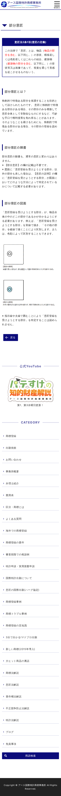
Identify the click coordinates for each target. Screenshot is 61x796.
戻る (12, 337)
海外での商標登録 (16, 530)
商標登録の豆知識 (16, 625)
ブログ (10, 731)
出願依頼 (11, 447)
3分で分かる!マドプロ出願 (21, 637)
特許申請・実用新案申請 (20, 566)
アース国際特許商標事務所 (30, 4)
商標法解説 (12, 672)
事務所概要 (12, 471)
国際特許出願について (19, 578)
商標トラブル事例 (16, 613)
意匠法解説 (12, 684)
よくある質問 (14, 518)
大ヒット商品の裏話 (17, 660)
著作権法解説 (14, 696)
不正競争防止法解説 (17, 708)
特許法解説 (12, 720)
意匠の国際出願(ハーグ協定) (22, 589)
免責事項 (11, 743)
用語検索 (30, 755)
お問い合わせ (14, 459)
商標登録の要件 (15, 542)
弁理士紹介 (12, 483)
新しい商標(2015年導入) (20, 649)
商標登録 (11, 436)
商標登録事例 (14, 601)
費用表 (10, 495)
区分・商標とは (15, 507)
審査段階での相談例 (17, 554)
